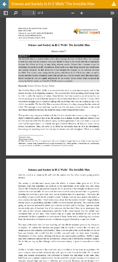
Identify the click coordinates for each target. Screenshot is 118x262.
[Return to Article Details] (4, 4)
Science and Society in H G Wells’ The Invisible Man (53, 4)
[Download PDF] (113, 4)
